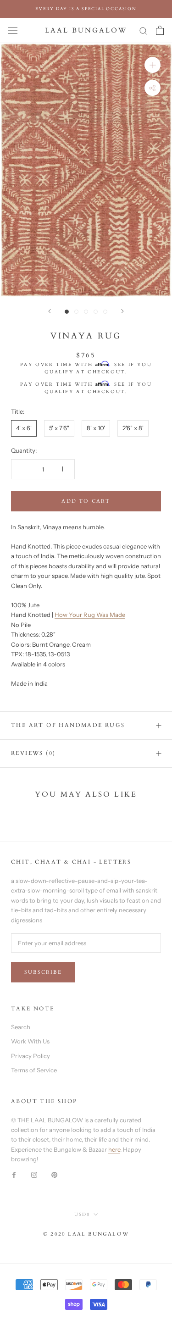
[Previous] (49, 311)
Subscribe (43, 972)
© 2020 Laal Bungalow (86, 1234)
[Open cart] (160, 30)
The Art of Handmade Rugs (68, 725)
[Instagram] (34, 1174)
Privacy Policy (30, 1055)
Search (20, 1027)
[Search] (143, 30)
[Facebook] (14, 1174)
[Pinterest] (54, 1174)
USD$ (82, 1214)
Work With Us (30, 1041)
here (114, 1149)
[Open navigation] (12, 30)
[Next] (122, 311)
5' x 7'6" (59, 428)
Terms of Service (34, 1070)
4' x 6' (24, 428)
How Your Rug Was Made (90, 614)
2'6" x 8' (133, 428)
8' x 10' (96, 428)
